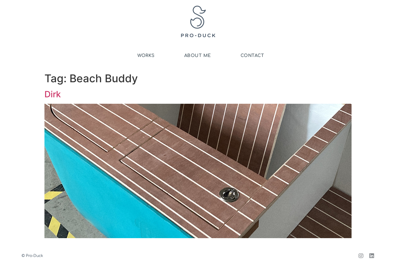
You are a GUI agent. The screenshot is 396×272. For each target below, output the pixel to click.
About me (197, 55)
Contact (252, 55)
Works (146, 55)
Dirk (52, 94)
